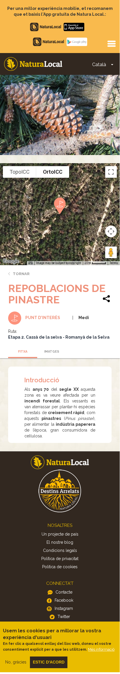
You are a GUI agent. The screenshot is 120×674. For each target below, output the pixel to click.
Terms (114, 263)
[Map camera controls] (111, 231)
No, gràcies (15, 662)
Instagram (64, 608)
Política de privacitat (59, 558)
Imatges (51, 351)
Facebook (64, 600)
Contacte (63, 592)
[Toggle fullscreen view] (111, 172)
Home (33, 64)
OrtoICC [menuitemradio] (52, 172)
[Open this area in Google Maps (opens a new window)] (11, 261)
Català (99, 64)
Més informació (101, 649)
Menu (111, 43)
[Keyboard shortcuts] (30, 263)
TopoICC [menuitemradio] (20, 172)
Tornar (21, 274)
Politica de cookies (60, 566)
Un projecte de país (60, 534)
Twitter (64, 616)
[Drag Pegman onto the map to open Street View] (111, 252)
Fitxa (22, 351)
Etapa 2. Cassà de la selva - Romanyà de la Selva (59, 337)
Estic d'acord (49, 662)
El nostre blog (59, 542)
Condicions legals (60, 550)
